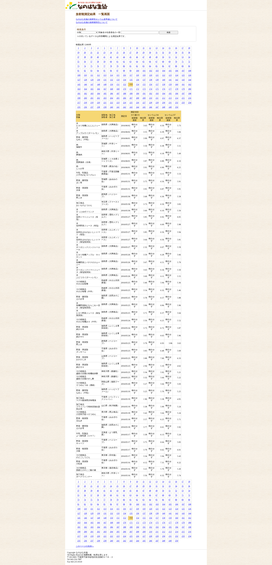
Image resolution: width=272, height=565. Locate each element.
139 (157, 80)
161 (183, 84)
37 (78, 57)
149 (104, 84)
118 (137, 75)
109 (78, 75)
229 (157, 103)
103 (157, 71)
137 (144, 80)
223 (117, 103)
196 (176, 94)
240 (111, 107)
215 (183, 98)
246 (150, 107)
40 (98, 57)
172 (137, 89)
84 (150, 66)
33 (170, 53)
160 (176, 84)
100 (137, 71)
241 (117, 107)
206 (124, 98)
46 (137, 57)
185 (104, 94)
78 (111, 66)
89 (183, 66)
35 (183, 53)
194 (163, 94)
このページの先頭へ (85, 546)
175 (157, 89)
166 (98, 89)
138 (150, 80)
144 (189, 80)
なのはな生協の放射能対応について (92, 22)
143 (183, 80)
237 (91, 107)
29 (143, 53)
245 (144, 107)
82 (137, 66)
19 (78, 53)
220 (98, 103)
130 (98, 80)
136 (137, 80)
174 (150, 89)
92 (85, 71)
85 (157, 66)
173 (144, 89)
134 (124, 80)
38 (85, 57)
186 (111, 94)
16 (176, 48)
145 (78, 84)
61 (117, 62)
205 (117, 98)
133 (117, 80)
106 (176, 71)
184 (98, 94)
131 (104, 80)
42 (111, 57)
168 (111, 89)
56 (85, 62)
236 (85, 107)
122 (163, 75)
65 (143, 62)
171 (130, 89)
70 (176, 62)
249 (170, 107)
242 (124, 107)
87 (170, 66)
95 (104, 71)
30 (150, 53)
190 (137, 94)
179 (183, 89)
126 (189, 75)
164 (85, 89)
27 (130, 53)
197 (183, 94)
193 (157, 94)
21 (91, 53)
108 (189, 71)
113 (104, 75)
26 (124, 53)
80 (124, 66)
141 (170, 80)
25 (117, 53)
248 (163, 107)
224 (124, 103)
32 (163, 53)
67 (157, 62)
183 (91, 94)
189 (130, 94)
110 (85, 75)
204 (111, 98)
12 (150, 48)
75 (91, 66)
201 (91, 98)
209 (144, 98)
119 (144, 75)
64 (137, 62)
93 (91, 71)
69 (170, 62)
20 (85, 53)
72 (189, 62)
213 (170, 98)
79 (117, 66)
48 (150, 57)
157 (157, 84)
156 (150, 84)
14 (163, 48)
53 (183, 57)
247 (157, 107)
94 (98, 71)
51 (170, 57)
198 (189, 94)
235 (78, 107)
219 (91, 103)
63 (130, 62)
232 (176, 103)
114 (111, 75)
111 (91, 75)
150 (111, 84)
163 (78, 89)
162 (189, 84)
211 (157, 98)
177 (170, 89)
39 (91, 57)
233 (183, 103)
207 (130, 98)
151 (117, 84)
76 (98, 66)
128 (85, 80)
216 (189, 98)
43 (117, 57)
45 (130, 57)
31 (157, 53)
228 (150, 103)
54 (189, 57)
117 (130, 75)
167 (104, 89)
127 (78, 80)
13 (157, 48)
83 (143, 66)
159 (170, 84)
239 (104, 107)
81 (130, 66)
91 (78, 71)
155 (144, 84)
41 (104, 57)
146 (85, 84)
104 (163, 71)
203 (104, 98)
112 (98, 75)
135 (130, 80)
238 (98, 107)
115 (117, 75)
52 (176, 57)
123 (170, 75)
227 (144, 103)
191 (144, 94)
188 (124, 94)
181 (78, 94)
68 (163, 62)
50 (163, 57)
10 (137, 48)
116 (124, 75)
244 (137, 107)
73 (78, 66)
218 (85, 103)
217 (78, 103)
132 (111, 80)
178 (176, 89)
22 (98, 53)
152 (124, 84)
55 (78, 62)
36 (189, 53)
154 (137, 84)
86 (163, 66)
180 (189, 89)
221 (104, 103)
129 (91, 80)
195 (170, 94)
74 (85, 66)
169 (117, 89)
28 (137, 53)
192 (150, 94)
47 (143, 57)
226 (137, 103)
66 (150, 62)
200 (85, 98)
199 (78, 98)
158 (163, 84)
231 (170, 103)
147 (91, 84)
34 (176, 53)
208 (137, 98)
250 (176, 107)
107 (183, 71)
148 (98, 84)
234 (189, 103)
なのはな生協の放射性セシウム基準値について (96, 19)
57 (91, 62)
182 (85, 94)
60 (111, 62)
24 (111, 53)
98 (124, 71)
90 (189, 66)
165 (91, 89)
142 (176, 80)
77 (104, 66)
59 (104, 62)
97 (117, 71)
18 (189, 48)
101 (144, 71)
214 (176, 98)
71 (183, 62)
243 (130, 107)
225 (130, 103)
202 (98, 98)
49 (157, 57)
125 (183, 75)
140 (163, 80)
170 (124, 89)
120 (150, 75)
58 (98, 62)
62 (124, 62)
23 (104, 53)
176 (163, 89)
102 (150, 71)
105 (170, 71)
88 (176, 66)
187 (117, 94)
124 (176, 75)
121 (157, 75)
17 (183, 48)
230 (163, 103)
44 (124, 57)
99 (130, 71)
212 (163, 98)
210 (150, 98)
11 (143, 48)
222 (111, 103)
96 (111, 71)
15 (170, 48)
